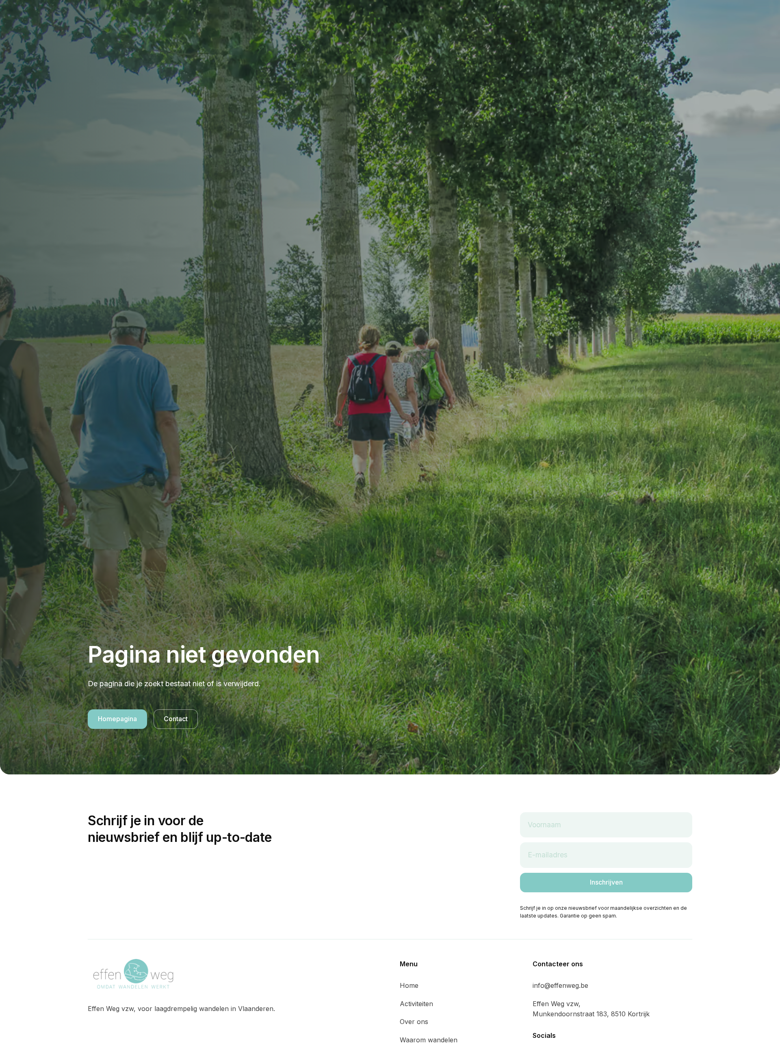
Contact (176, 719)
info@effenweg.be (560, 985)
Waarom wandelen (428, 1040)
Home (409, 985)
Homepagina (117, 719)
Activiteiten (416, 1004)
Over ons (414, 1022)
